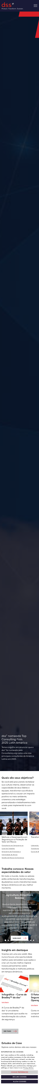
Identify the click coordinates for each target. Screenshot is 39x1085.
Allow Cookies (19, 1081)
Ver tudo (7, 1031)
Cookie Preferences (19, 1072)
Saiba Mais (17, 938)
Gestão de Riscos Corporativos (13, 857)
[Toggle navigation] (36, 5)
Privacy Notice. (28, 1068)
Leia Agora (5, 1002)
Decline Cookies (19, 1077)
